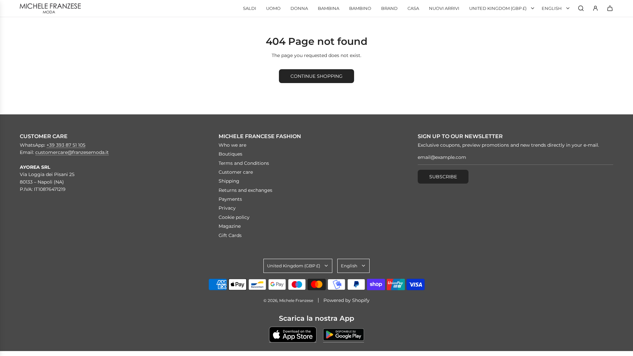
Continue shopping (316, 76)
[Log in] (595, 8)
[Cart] (610, 8)
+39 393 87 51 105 (65, 145)
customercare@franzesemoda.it (72, 152)
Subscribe (443, 177)
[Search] (581, 8)
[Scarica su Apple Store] (292, 334)
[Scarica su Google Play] (343, 334)
